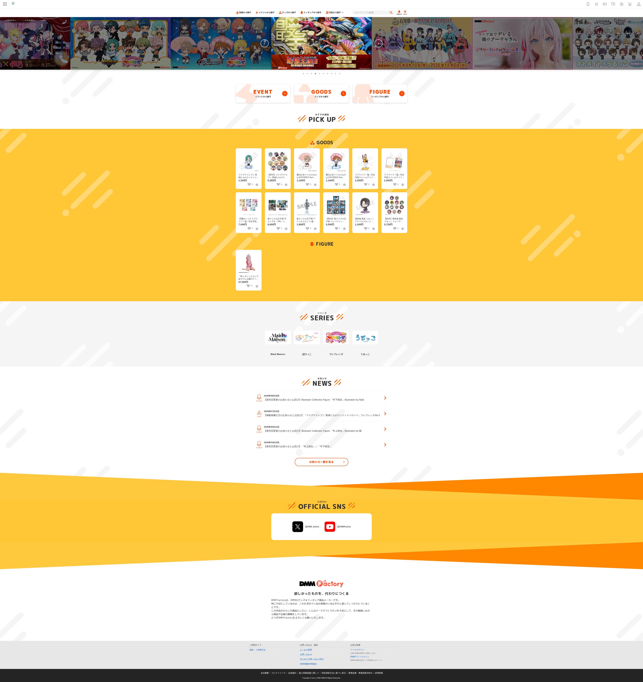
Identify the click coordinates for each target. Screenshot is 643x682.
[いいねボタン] (249, 184)
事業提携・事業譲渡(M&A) (360, 673)
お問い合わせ (306, 654)
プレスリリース (278, 673)
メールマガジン (357, 650)
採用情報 (379, 673)
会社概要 (265, 673)
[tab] (303, 73)
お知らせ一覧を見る (321, 462)
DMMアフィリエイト (359, 657)
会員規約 (292, 673)
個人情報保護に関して (309, 673)
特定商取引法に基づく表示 (334, 673)
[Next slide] (378, 43)
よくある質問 (306, 650)
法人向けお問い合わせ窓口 (312, 659)
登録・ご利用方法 (257, 650)
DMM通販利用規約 (308, 664)
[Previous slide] (265, 43)
